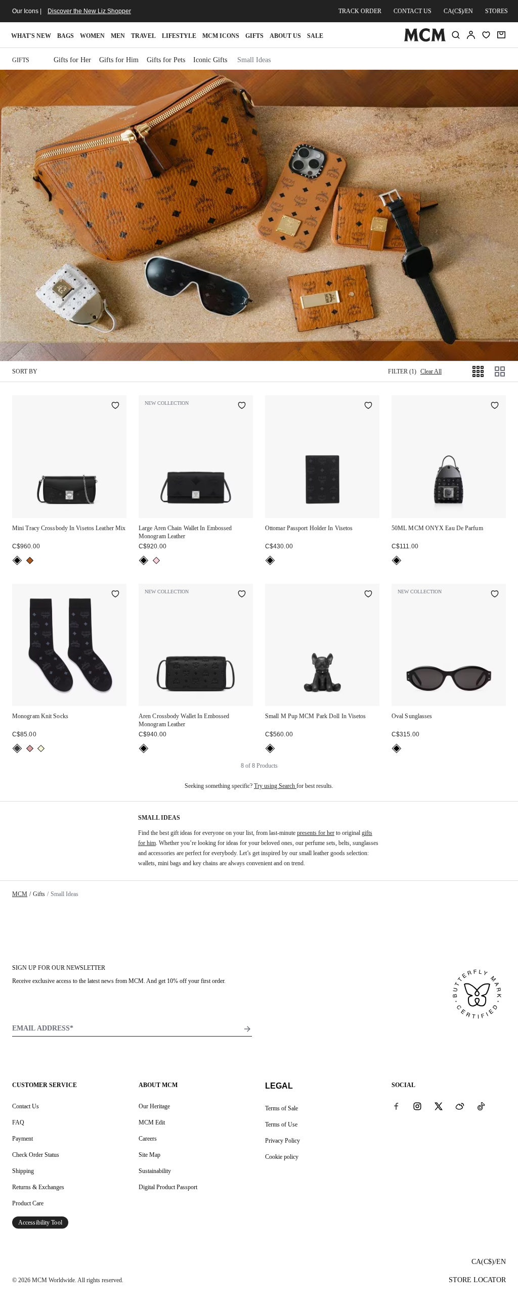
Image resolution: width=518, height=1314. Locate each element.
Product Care (28, 1203)
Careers (148, 1138)
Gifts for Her (72, 60)
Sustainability (155, 1171)
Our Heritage (154, 1106)
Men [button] (118, 35)
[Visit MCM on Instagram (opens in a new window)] (417, 1105)
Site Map (149, 1154)
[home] (425, 39)
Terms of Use (281, 1124)
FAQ (18, 1122)
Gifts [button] (254, 35)
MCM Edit (152, 1122)
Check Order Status (35, 1154)
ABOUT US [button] (285, 35)
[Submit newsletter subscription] (247, 1029)
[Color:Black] (17, 560)
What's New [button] (31, 35)
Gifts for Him (119, 60)
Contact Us (25, 1106)
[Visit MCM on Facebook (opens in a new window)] (396, 1105)
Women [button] (92, 35)
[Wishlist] (486, 34)
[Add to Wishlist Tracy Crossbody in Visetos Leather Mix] (115, 406)
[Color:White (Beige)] (41, 748)
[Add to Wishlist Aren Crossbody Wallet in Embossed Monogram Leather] (242, 595)
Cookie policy (281, 1156)
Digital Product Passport (168, 1187)
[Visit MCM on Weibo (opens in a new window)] (459, 1105)
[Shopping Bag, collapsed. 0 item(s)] (501, 34)
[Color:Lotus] (156, 560)
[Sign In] (471, 34)
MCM (19, 894)
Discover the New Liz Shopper (89, 11)
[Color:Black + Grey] (17, 748)
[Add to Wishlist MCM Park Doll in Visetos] (368, 595)
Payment (22, 1138)
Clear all (431, 371)
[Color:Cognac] (29, 560)
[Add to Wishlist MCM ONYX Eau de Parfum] (495, 406)
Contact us (412, 11)
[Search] (455, 34)
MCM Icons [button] (220, 35)
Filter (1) (402, 371)
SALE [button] (315, 35)
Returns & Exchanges (38, 1187)
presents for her (315, 832)
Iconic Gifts (210, 60)
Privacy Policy (282, 1140)
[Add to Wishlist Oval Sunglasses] (495, 595)
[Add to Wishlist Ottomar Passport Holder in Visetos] (368, 406)
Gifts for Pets (166, 60)
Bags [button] (65, 35)
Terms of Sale (281, 1108)
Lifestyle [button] (179, 35)
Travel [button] (143, 35)
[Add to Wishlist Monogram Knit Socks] (115, 595)
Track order (359, 11)
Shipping (23, 1171)
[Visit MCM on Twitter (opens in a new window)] (438, 1105)
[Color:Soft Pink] (29, 748)
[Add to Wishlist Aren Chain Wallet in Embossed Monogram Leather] (242, 406)
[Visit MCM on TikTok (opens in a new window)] (481, 1105)
